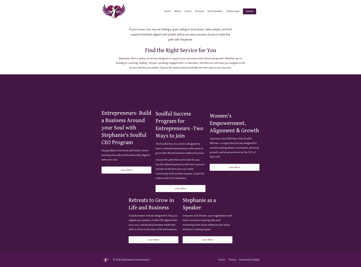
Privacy (232, 259)
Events (188, 11)
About (177, 11)
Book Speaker (215, 11)
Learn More (126, 170)
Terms (221, 259)
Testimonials (233, 11)
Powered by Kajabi (249, 259)
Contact (250, 11)
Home (167, 11)
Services (199, 11)
